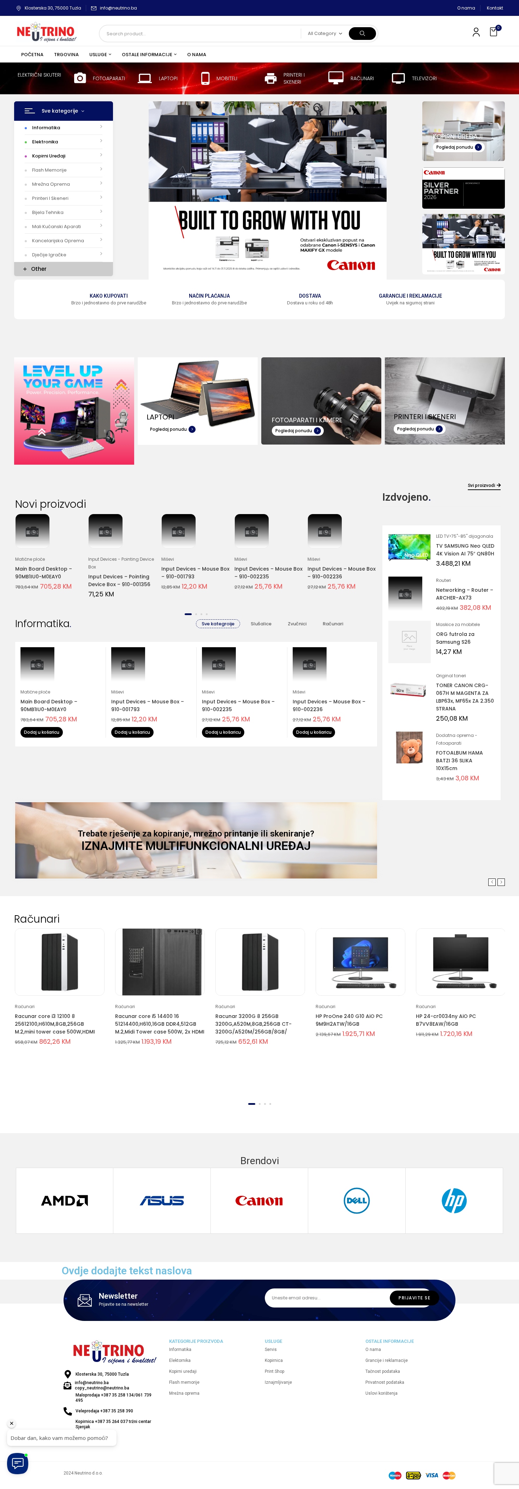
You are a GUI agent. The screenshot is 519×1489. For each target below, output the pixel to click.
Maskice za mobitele (458, 624)
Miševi (167, 559)
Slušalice (261, 623)
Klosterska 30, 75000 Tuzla (53, 8)
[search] (362, 33)
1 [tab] (188, 614)
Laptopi (168, 78)
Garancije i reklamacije (410, 296)
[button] (494, 32)
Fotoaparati (109, 78)
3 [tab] (201, 614)
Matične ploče (30, 559)
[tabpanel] (50, 557)
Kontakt (495, 8)
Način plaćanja (209, 296)
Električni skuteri (39, 74)
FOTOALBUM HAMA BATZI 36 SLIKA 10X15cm (459, 760)
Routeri (443, 580)
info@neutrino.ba (118, 8)
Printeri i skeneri (294, 78)
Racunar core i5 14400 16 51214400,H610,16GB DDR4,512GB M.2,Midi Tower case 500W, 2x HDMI (159, 1024)
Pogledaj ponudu (454, 147)
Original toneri (451, 676)
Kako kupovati (109, 296)
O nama (466, 8)
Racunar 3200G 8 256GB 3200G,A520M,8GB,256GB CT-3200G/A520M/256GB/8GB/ (253, 1024)
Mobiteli (226, 78)
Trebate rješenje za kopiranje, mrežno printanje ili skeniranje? (196, 834)
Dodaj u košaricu (41, 732)
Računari (362, 78)
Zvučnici (297, 623)
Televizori (424, 78)
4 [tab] (207, 614)
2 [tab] (196, 614)
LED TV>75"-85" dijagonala (464, 536)
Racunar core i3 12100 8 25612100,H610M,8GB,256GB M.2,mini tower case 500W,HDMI (55, 1024)
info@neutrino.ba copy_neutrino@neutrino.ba (102, 1385)
